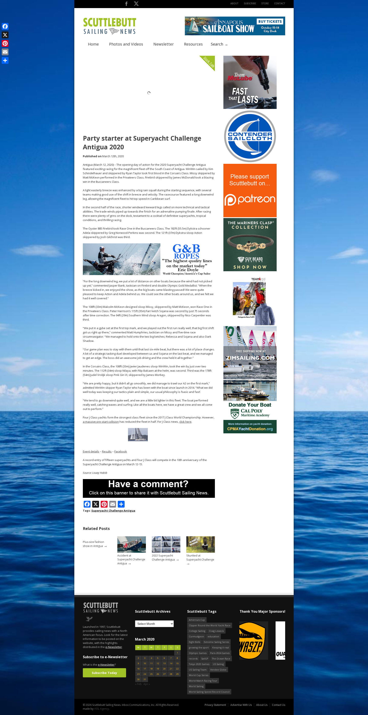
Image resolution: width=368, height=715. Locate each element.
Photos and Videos (126, 44)
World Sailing (196, 686)
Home (93, 44)
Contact (279, 3)
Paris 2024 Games (220, 653)
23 (138, 674)
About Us (261, 705)
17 (145, 668)
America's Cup (197, 619)
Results (107, 451)
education (213, 636)
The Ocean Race (221, 658)
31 (145, 679)
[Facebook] (5, 26)
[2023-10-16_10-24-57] (262, 640)
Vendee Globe (218, 669)
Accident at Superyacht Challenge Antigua (131, 559)
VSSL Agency (101, 709)
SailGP (204, 658)
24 (145, 674)
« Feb (138, 684)
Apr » (147, 684)
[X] (5, 35)
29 (177, 674)
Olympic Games (198, 653)
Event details (91, 451)
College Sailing (197, 630)
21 (171, 668)
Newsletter (163, 44)
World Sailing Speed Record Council (209, 691)
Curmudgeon (196, 636)
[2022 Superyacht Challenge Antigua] (166, 552)
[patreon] (250, 216)
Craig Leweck (216, 630)
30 (138, 679)
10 (145, 663)
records (193, 658)
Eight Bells (194, 642)
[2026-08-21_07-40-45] (235, 34)
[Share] (5, 60)
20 (164, 668)
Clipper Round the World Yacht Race (209, 625)
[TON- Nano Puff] (250, 324)
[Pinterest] (5, 43)
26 (158, 674)
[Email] (5, 52)
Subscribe (250, 3)
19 (158, 668)
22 (177, 668)
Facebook (120, 451)
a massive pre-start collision (101, 422)
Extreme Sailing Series (216, 642)
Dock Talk (209, 62)
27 (164, 674)
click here (185, 422)
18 (151, 668)
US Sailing (218, 664)
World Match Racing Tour (203, 680)
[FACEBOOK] (126, 4)
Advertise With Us (241, 705)
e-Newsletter (113, 647)
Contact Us (278, 705)
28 (171, 674)
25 (151, 674)
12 (158, 663)
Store (265, 3)
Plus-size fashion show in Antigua (93, 544)
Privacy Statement (215, 705)
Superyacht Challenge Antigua (113, 510)
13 (164, 663)
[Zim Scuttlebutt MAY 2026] (250, 378)
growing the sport (199, 647)
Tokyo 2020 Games (199, 664)
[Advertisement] (250, 460)
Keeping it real (220, 647)
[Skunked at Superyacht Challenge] (200, 552)
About (234, 3)
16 (138, 668)
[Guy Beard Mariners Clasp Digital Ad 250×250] (250, 270)
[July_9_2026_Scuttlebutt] (250, 432)
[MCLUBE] (250, 108)
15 (177, 663)
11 (151, 663)
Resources (193, 44)
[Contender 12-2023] (250, 162)
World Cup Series (198, 675)
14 (171, 663)
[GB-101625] (149, 274)
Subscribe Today (104, 673)
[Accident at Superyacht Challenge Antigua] (131, 552)
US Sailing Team (198, 669)
